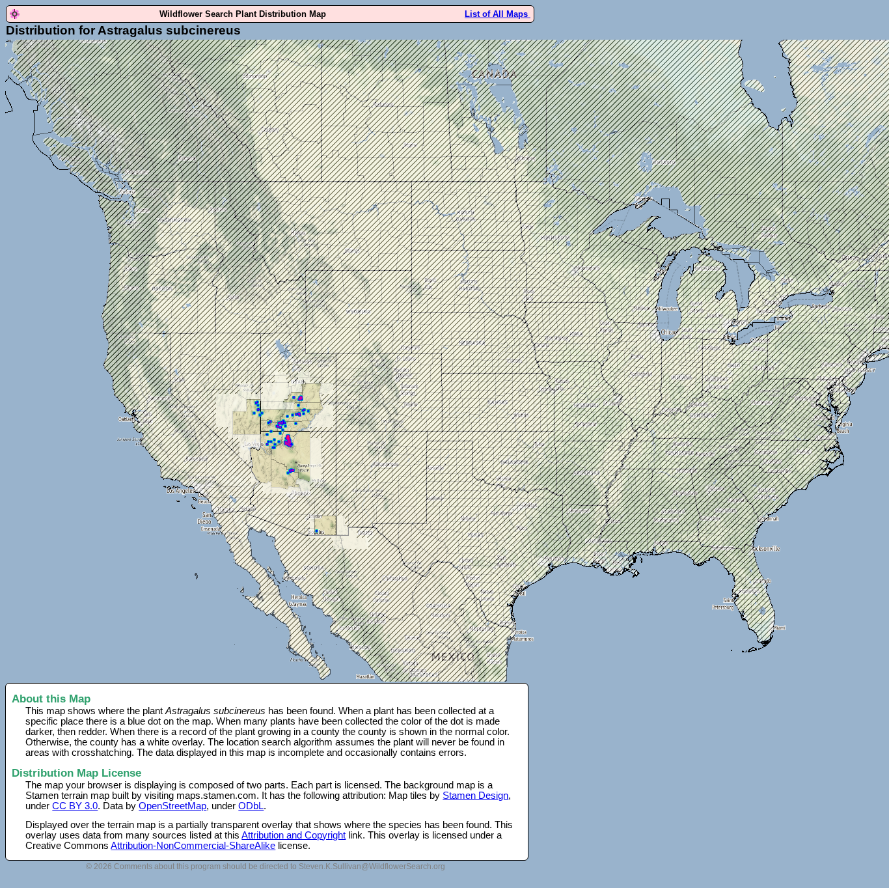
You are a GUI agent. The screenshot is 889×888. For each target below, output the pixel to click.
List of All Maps (497, 14)
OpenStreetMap (172, 806)
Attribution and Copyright (293, 835)
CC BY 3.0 (75, 806)
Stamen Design (475, 795)
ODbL (251, 806)
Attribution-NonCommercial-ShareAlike (193, 845)
